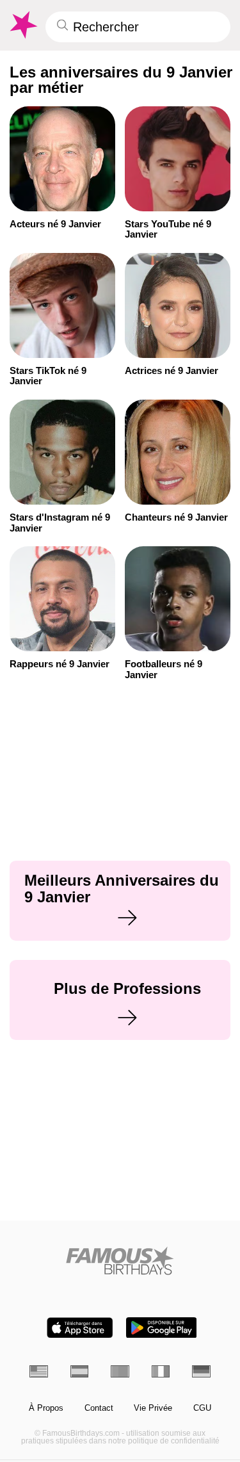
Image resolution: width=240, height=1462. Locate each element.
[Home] (120, 1260)
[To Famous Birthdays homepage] (22, 25)
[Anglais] (38, 1371)
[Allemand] (201, 1371)
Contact (98, 1408)
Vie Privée (153, 1408)
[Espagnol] (79, 1371)
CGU (202, 1408)
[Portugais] (120, 1371)
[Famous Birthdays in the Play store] (161, 1327)
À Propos (46, 1408)
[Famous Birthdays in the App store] (80, 1327)
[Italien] (161, 1371)
